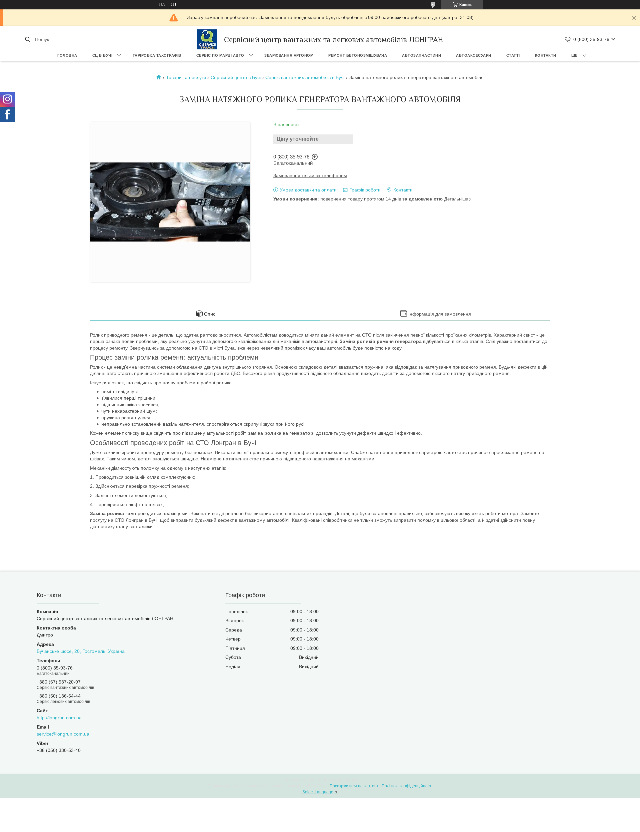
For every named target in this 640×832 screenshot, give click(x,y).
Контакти (545, 55)
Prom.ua (352, 780)
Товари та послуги (186, 77)
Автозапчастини (421, 55)
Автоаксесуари (473, 55)
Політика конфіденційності (407, 786)
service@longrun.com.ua (63, 734)
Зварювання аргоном (288, 55)
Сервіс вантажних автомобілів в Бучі (304, 77)
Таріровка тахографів (157, 55)
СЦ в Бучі (102, 55)
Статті (513, 55)
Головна (67, 55)
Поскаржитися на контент (354, 786)
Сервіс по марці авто (220, 55)
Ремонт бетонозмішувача (357, 55)
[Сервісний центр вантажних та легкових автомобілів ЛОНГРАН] (207, 39)
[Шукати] (27, 39)
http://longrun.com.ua (59, 717)
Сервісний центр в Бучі (236, 77)
